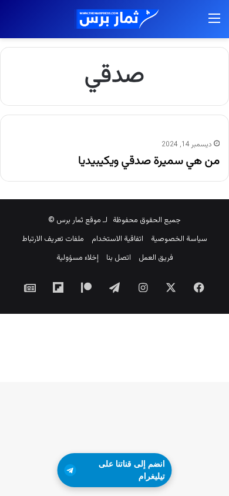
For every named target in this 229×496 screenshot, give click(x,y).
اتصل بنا (118, 258)
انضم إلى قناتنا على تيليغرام (132, 470)
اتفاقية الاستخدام (117, 239)
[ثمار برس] (114, 19)
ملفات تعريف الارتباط (53, 239)
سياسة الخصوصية (179, 239)
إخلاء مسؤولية (77, 258)
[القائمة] (214, 24)
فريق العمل (156, 258)
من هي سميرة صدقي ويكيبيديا (149, 161)
